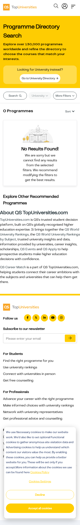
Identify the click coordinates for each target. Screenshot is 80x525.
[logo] (20, 6)
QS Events (28, 249)
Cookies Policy (39, 472)
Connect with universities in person (29, 374)
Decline (40, 495)
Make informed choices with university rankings (38, 405)
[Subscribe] (70, 338)
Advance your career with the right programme (38, 399)
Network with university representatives (33, 412)
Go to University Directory (39, 78)
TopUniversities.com (15, 220)
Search (13, 95)
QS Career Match (13, 267)
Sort (68, 111)
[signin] (64, 5)
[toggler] (73, 5)
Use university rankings (20, 367)
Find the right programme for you (28, 361)
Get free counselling (18, 380)
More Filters (64, 95)
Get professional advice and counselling (32, 418)
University (38, 95)
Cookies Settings (40, 481)
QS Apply (50, 249)
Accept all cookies (40, 508)
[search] (56, 7)
